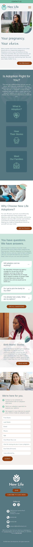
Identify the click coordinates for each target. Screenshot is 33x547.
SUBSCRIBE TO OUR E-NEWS (16, 495)
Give (16, 490)
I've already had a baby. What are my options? (14, 298)
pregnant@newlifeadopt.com (18, 526)
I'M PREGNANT (24, 63)
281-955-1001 (13, 517)
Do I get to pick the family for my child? (14, 289)
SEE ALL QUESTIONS (16, 306)
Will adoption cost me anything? (11, 264)
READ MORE (23, 363)
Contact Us (16, 1)
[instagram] (18, 504)
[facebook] (15, 504)
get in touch (24, 228)
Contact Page (8, 531)
